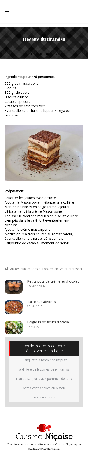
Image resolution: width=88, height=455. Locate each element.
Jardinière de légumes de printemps (44, 369)
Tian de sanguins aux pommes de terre (44, 378)
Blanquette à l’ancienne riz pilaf (44, 360)
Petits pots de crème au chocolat (53, 281)
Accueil (31, 54)
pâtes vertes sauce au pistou (44, 388)
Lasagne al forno (44, 397)
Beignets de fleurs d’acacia (48, 322)
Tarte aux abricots (41, 301)
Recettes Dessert (51, 54)
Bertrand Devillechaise (44, 449)
